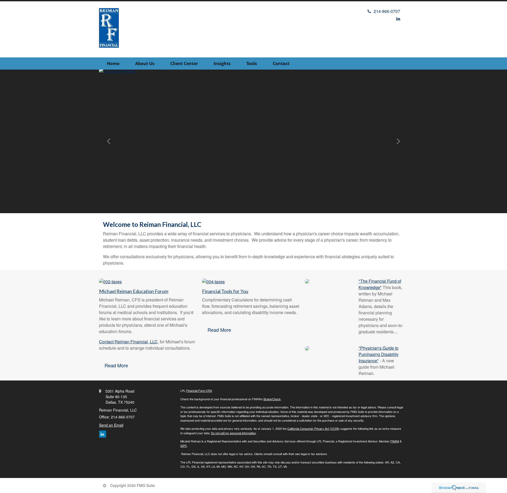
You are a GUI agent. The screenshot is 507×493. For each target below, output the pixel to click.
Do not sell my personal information (233, 433)
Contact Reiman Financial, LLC (128, 342)
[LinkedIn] (398, 19)
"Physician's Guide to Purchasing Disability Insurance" (378, 354)
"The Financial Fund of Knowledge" (380, 284)
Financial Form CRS (199, 390)
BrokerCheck (272, 399)
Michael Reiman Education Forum (133, 291)
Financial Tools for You (225, 291)
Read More (116, 365)
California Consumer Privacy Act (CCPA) (313, 428)
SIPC (183, 445)
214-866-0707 (387, 11)
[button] (144, 63)
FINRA (394, 441)
